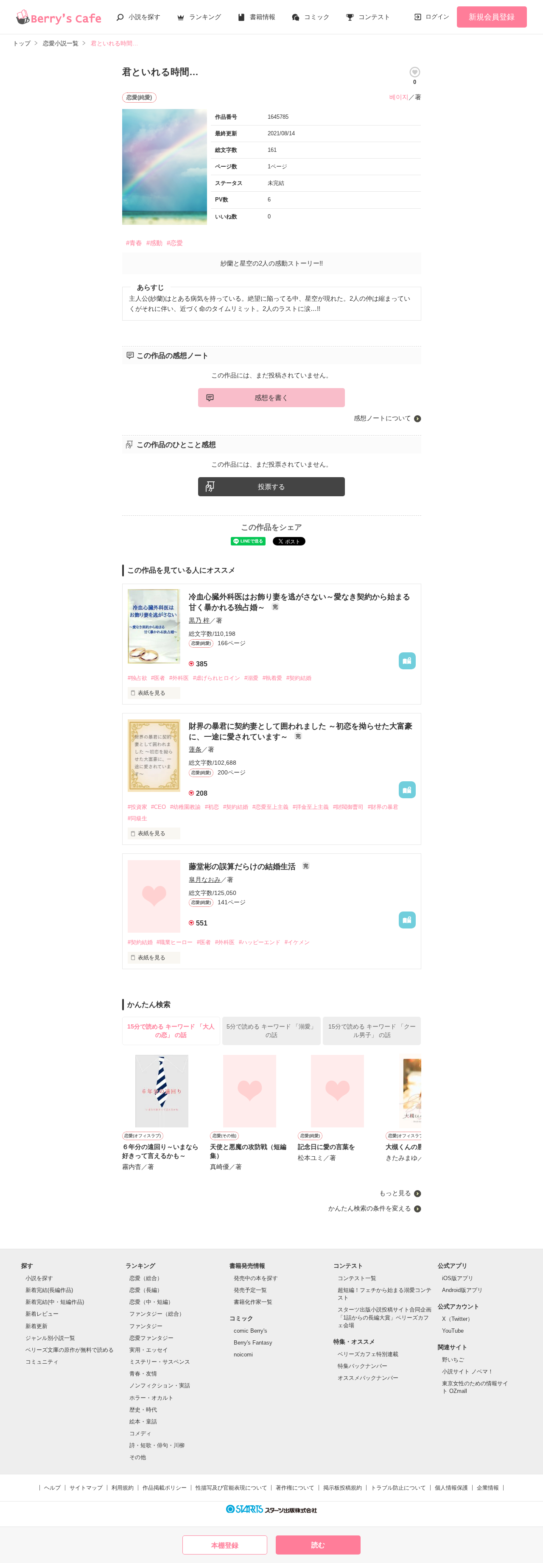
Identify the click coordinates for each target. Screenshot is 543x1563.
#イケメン (297, 942)
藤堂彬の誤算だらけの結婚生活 (243, 866)
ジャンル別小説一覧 (50, 1338)
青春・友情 (143, 1373)
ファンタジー (145, 1326)
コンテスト (374, 16)
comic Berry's (250, 1331)
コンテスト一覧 (357, 1278)
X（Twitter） (457, 1319)
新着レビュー (42, 1314)
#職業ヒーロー (175, 942)
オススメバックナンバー (368, 1378)
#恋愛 (175, 242)
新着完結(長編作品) (49, 1290)
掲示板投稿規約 (342, 1488)
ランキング (205, 16)
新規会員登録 (492, 17)
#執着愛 (272, 678)
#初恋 (212, 807)
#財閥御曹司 (348, 807)
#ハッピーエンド (259, 942)
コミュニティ (42, 1362)
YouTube (453, 1331)
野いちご (453, 1359)
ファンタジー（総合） (157, 1314)
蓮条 (195, 749)
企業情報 (488, 1488)
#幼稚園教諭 (185, 807)
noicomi (243, 1354)
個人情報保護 (451, 1488)
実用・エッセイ (148, 1350)
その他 (137, 1457)
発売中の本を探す (256, 1278)
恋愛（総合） (145, 1278)
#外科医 (179, 678)
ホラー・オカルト (151, 1398)
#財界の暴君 (383, 807)
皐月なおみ (205, 879)
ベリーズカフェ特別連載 (368, 1354)
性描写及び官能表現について (231, 1488)
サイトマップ (86, 1488)
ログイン (437, 16)
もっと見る (395, 1193)
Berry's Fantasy (253, 1342)
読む (318, 1545)
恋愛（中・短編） (151, 1302)
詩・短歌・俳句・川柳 (157, 1445)
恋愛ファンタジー (151, 1338)
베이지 (399, 97)
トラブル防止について (398, 1488)
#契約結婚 (298, 678)
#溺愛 (251, 678)
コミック (317, 16)
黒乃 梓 (199, 620)
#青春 (134, 242)
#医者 (158, 678)
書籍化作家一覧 (253, 1302)
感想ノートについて (382, 418)
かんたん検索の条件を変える (369, 1208)
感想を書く (271, 397)
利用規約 (123, 1488)
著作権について (295, 1488)
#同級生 (137, 818)
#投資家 (137, 807)
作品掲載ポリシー (165, 1488)
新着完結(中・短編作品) (54, 1302)
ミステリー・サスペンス (159, 1362)
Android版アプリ (462, 1290)
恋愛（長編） (145, 1290)
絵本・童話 (143, 1421)
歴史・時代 (143, 1409)
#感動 (154, 242)
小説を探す (144, 16)
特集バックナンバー (362, 1366)
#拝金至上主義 (311, 807)
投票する (271, 486)
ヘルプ (52, 1488)
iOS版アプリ (457, 1278)
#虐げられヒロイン (216, 678)
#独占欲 (137, 678)
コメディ (140, 1433)
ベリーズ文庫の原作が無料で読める (69, 1350)
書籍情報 (262, 16)
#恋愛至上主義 (270, 807)
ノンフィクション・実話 (159, 1385)
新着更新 (36, 1326)
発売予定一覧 (250, 1290)
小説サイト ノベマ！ (467, 1371)
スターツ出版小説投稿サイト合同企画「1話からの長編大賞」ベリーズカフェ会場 (384, 1317)
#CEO (158, 807)
